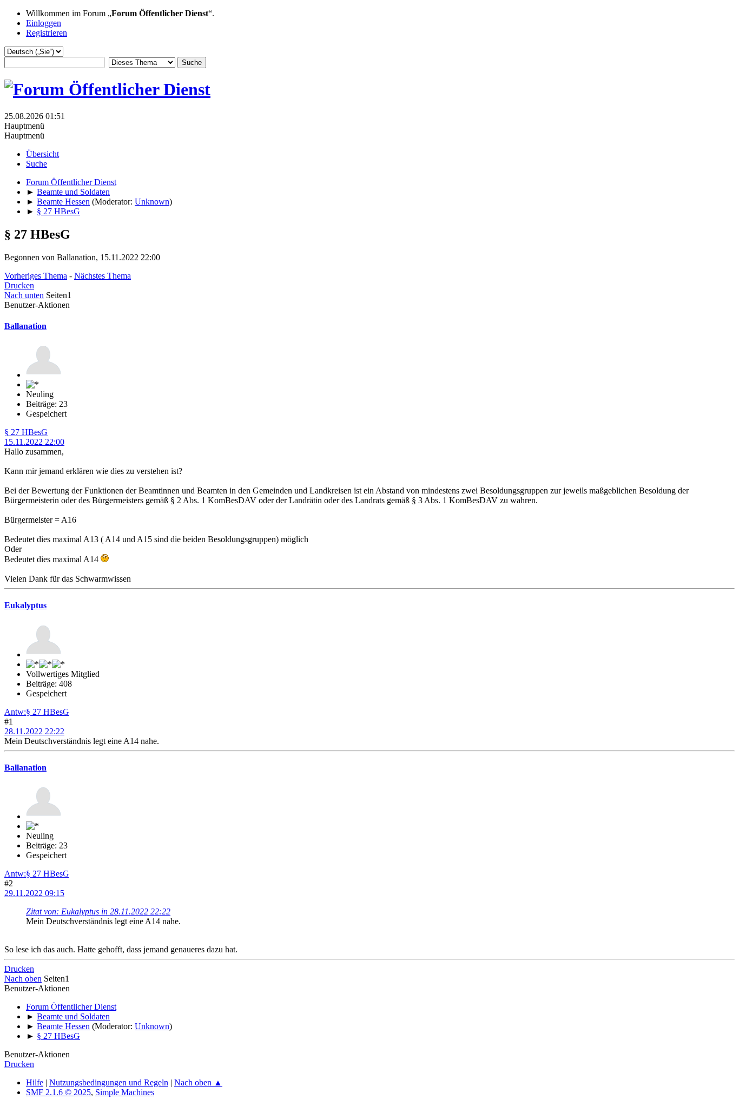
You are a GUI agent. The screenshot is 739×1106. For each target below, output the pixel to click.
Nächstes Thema (102, 275)
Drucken (19, 285)
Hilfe (34, 1082)
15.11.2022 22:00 (34, 441)
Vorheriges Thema (35, 275)
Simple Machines (124, 1092)
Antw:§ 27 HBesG (36, 711)
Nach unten (24, 295)
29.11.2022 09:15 (34, 893)
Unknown (152, 201)
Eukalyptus (25, 605)
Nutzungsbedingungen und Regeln (108, 1082)
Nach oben (23, 978)
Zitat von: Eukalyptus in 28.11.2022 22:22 (98, 911)
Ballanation (25, 326)
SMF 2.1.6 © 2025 (58, 1092)
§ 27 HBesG (26, 432)
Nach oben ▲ (198, 1082)
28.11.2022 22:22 (34, 731)
